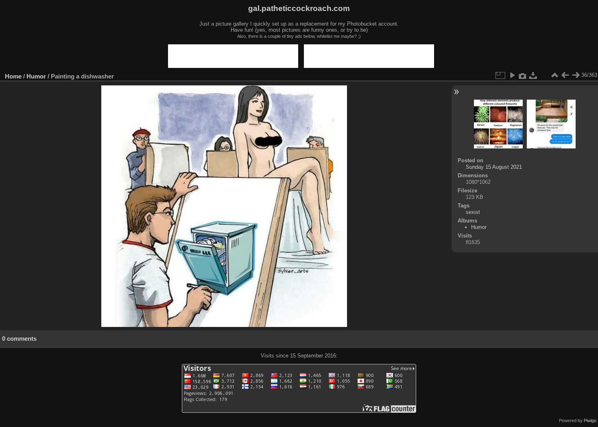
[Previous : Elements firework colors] (565, 75)
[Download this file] (533, 75)
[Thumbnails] (554, 75)
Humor (36, 76)
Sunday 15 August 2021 (494, 167)
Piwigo (590, 420)
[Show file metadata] (522, 75)
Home (13, 76)
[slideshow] (512, 75)
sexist (473, 212)
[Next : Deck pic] (575, 75)
